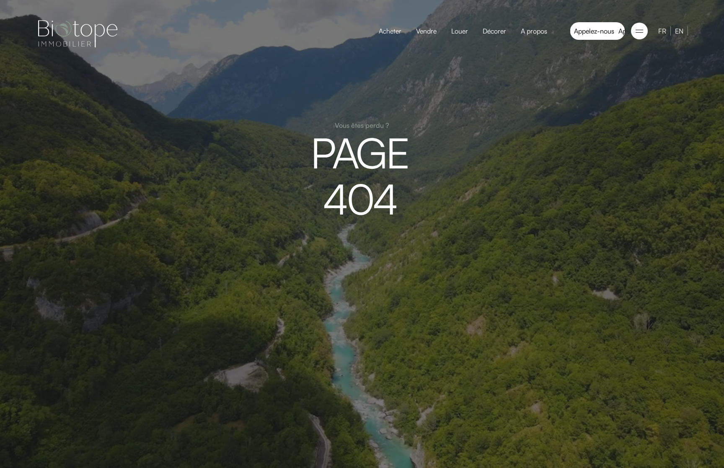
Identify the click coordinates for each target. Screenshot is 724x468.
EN (679, 31)
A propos (534, 31)
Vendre (426, 31)
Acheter (390, 31)
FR (662, 31)
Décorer (494, 31)
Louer (459, 31)
